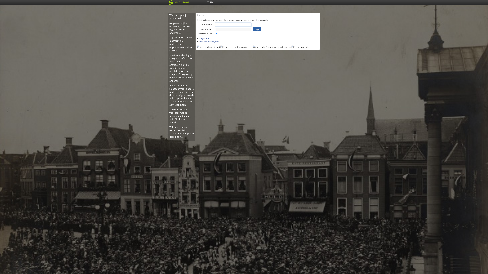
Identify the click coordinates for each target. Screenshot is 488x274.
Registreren (204, 38)
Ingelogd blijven (205, 33)
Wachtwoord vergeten (209, 41)
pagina (179, 136)
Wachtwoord (206, 29)
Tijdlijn (210, 2)
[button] (257, 29)
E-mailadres (207, 24)
